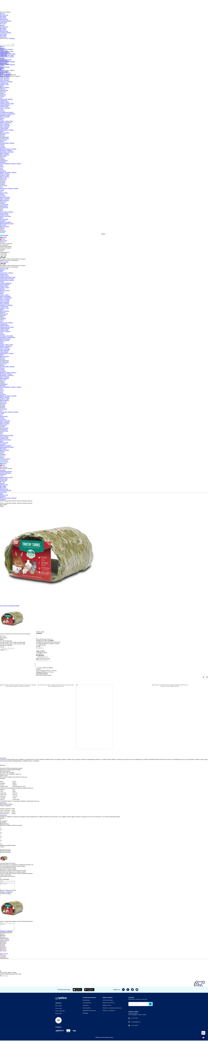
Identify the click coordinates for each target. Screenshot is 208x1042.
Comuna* (79, 526)
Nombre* (79, 507)
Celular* (79, 520)
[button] (132, 499)
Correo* (79, 513)
